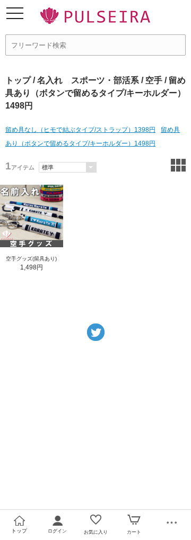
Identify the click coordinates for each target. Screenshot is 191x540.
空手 (153, 80)
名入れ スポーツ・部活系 (88, 80)
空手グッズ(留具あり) (31, 259)
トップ (18, 80)
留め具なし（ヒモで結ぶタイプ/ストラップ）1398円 (80, 129)
